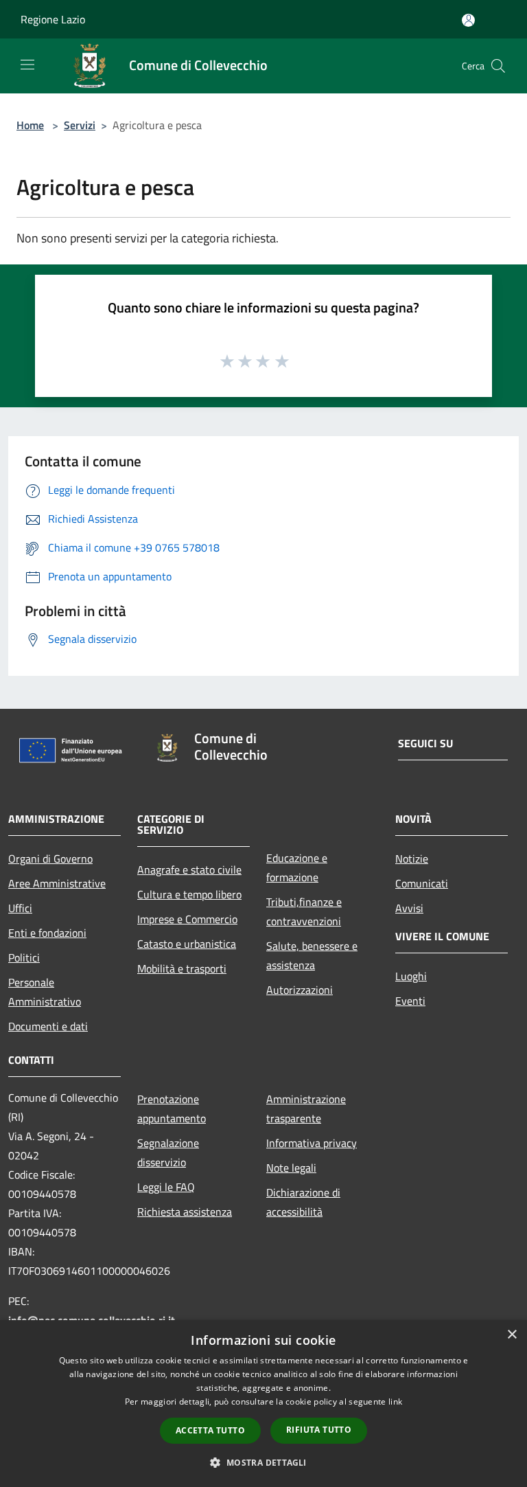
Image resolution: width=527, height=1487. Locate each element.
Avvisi (409, 908)
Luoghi (411, 976)
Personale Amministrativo (44, 992)
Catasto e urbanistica (186, 943)
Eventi (410, 1000)
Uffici (20, 908)
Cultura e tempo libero (189, 894)
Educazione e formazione (296, 867)
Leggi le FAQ (166, 1187)
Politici (24, 957)
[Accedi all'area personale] (468, 20)
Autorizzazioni (299, 989)
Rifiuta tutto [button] (318, 1429)
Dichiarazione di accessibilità (303, 1202)
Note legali (291, 1167)
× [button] (511, 1335)
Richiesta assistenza (184, 1211)
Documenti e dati (48, 1026)
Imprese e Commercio (187, 919)
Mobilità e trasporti (181, 968)
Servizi (79, 125)
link (395, 1401)
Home (30, 125)
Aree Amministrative (57, 883)
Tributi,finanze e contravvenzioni (304, 911)
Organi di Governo (50, 858)
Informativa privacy (311, 1143)
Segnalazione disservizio (168, 1152)
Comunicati (421, 883)
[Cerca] (498, 66)
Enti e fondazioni (47, 932)
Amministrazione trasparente (306, 1108)
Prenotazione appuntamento (171, 1108)
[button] (263, 1462)
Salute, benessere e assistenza (312, 955)
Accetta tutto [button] (210, 1430)
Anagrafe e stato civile (189, 869)
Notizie (411, 858)
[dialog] (263, 1403)
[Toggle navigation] (27, 64)
